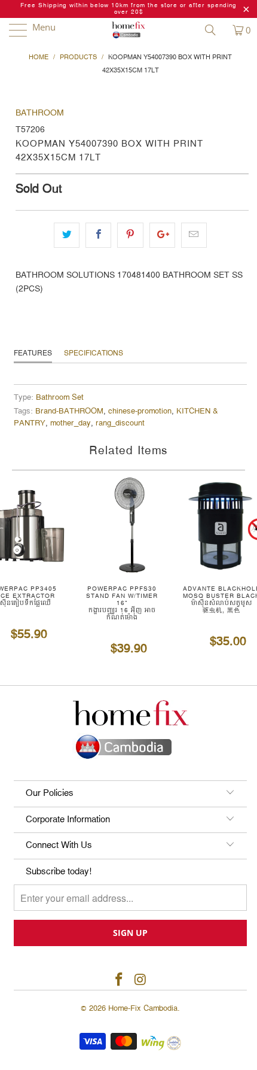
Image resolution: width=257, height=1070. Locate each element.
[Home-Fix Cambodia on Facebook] (119, 980)
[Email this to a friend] (194, 235)
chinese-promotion (140, 411)
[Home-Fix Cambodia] (129, 30)
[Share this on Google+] (162, 235)
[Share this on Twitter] (66, 235)
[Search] (214, 30)
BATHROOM (40, 113)
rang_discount (120, 423)
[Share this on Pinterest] (130, 235)
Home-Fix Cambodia (143, 1008)
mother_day (70, 423)
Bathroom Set (60, 398)
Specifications (93, 353)
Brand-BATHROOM (69, 411)
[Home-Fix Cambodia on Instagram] (140, 980)
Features (33, 353)
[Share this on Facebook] (98, 235)
